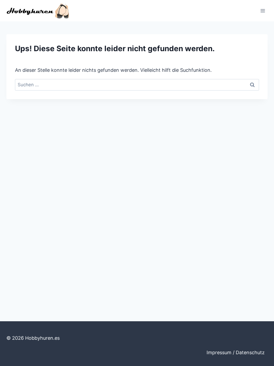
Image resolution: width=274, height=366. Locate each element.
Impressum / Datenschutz (236, 352)
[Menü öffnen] (263, 10)
